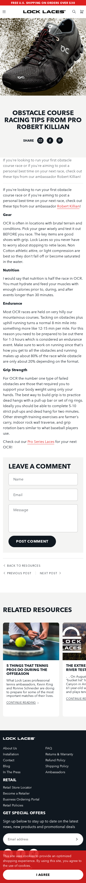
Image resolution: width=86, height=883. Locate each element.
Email (17, 495)
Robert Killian (68, 206)
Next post (48, 573)
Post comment (32, 541)
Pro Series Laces (41, 441)
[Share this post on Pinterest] (59, 140)
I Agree (43, 875)
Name (18, 479)
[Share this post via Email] (40, 140)
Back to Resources (24, 565)
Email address (18, 839)
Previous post (19, 573)
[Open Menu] (4, 12)
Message (20, 510)
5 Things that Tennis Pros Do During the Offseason (27, 670)
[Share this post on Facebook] (50, 140)
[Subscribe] (77, 839)
